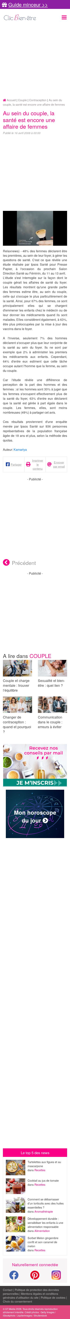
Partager (16, 464)
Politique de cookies (53, 1297)
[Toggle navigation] (64, 17)
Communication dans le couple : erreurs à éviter (50, 722)
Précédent (24, 562)
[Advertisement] (35, 60)
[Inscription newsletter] (35, 765)
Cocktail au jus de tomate (43, 1180)
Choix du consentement (17, 1301)
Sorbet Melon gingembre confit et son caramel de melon (43, 1242)
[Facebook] (13, 1277)
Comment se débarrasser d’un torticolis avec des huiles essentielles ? (46, 1203)
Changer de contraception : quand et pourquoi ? (17, 724)
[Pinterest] (34, 1277)
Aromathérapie (43, 1211)
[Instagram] (56, 1274)
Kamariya (20, 449)
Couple (40, 656)
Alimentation (42, 1231)
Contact (7, 1290)
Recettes (39, 1170)
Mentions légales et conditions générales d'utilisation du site (30, 1295)
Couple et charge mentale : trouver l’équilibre (16, 685)
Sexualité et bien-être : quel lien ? (51, 683)
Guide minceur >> (28, 4)
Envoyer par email (59, 464)
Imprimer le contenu (37, 464)
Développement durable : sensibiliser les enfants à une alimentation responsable (45, 1222)
